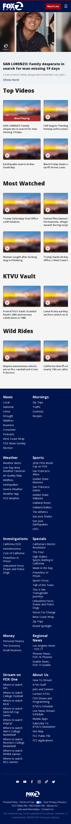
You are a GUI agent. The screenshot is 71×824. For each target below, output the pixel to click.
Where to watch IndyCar (13, 721)
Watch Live (53, 6)
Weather (10, 457)
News (7, 397)
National (8, 407)
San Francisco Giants (41, 488)
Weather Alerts (12, 463)
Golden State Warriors (40, 480)
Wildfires (8, 420)
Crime (6, 411)
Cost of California (13, 553)
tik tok (46, 782)
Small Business (12, 650)
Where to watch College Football (13, 694)
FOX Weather (11, 498)
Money (9, 635)
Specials (39, 538)
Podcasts (8, 434)
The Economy (11, 645)
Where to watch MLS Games (13, 760)
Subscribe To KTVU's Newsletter (44, 725)
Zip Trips (38, 402)
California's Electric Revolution (44, 545)
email (18, 782)
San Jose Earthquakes (40, 522)
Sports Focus (41, 580)
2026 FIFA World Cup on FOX (43, 464)
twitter (54, 782)
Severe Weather (13, 489)
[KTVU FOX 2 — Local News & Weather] (14, 6)
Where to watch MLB (13, 702)
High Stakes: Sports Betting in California (43, 560)
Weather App (11, 493)
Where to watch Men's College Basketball (13, 731)
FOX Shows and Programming (42, 699)
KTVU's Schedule (43, 706)
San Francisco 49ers (41, 472)
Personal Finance (13, 641)
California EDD (12, 544)
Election (8, 448)
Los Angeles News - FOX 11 (44, 647)
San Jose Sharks (42, 516)
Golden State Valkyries (40, 496)
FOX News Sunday (14, 443)
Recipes (37, 416)
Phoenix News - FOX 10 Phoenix (42, 655)
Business (8, 425)
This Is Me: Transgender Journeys (40, 593)
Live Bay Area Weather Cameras (14, 469)
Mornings (41, 397)
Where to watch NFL (13, 686)
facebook (32, 782)
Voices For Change (44, 612)
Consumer (9, 429)
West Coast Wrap (13, 439)
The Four (38, 552)
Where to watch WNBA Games (13, 752)
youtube (25, 782)
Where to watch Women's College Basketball (13, 742)
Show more (11, 80)
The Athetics (40, 512)
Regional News (40, 637)
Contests (38, 411)
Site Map (38, 731)
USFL (36, 529)
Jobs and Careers (43, 689)
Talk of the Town (43, 585)
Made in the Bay (43, 568)
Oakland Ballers (42, 507)
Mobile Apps (40, 719)
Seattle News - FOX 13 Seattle (42, 663)
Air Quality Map (12, 475)
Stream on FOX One (12, 677)
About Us (40, 674)
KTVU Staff (39, 684)
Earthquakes (10, 484)
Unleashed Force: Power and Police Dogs (13, 569)
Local (6, 402)
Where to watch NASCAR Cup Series (13, 712)
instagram (39, 782)
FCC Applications (43, 740)
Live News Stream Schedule (44, 712)
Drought (8, 416)
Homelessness (12, 548)
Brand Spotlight (42, 626)
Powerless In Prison (11, 559)
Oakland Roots (42, 503)
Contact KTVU (41, 694)
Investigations (15, 538)
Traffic (37, 407)
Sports (38, 457)
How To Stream (42, 680)
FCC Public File (41, 736)
